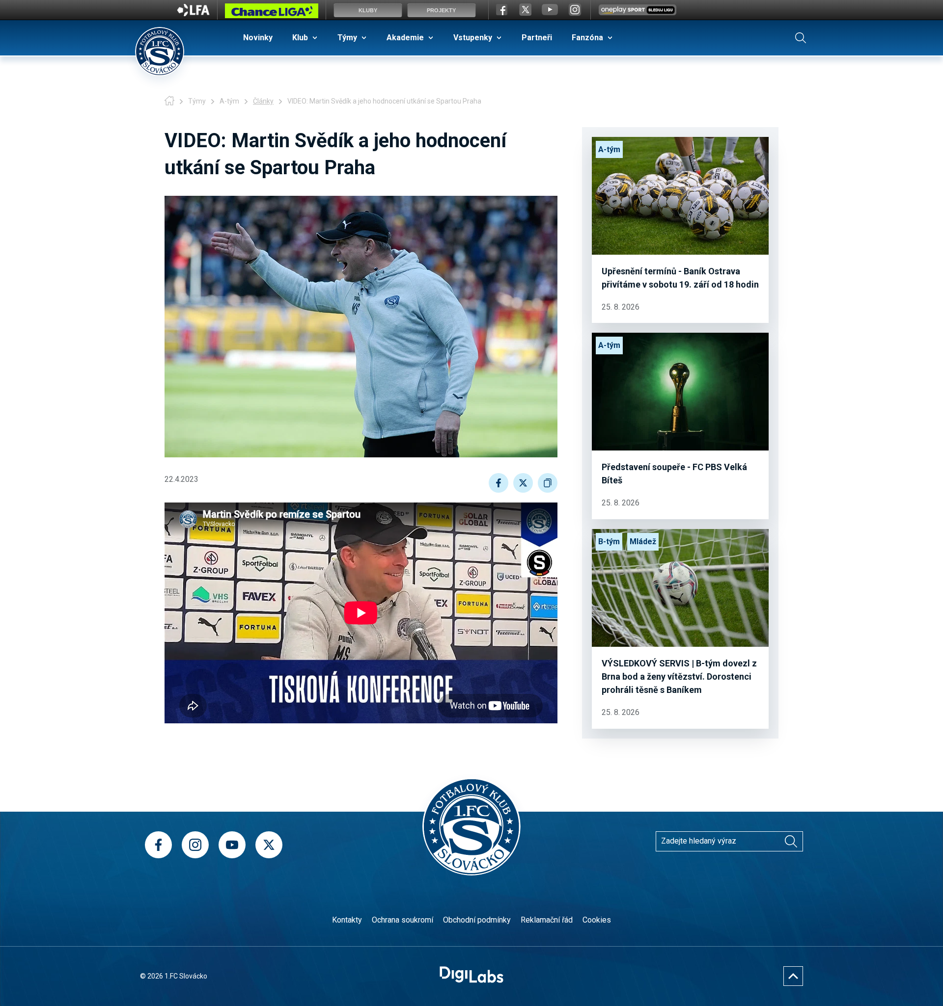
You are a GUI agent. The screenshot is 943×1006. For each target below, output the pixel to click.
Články (263, 101)
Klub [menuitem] (300, 37)
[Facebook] (158, 844)
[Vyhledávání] (800, 37)
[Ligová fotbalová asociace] (193, 13)
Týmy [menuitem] (347, 37)
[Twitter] (268, 844)
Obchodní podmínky (477, 920)
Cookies (596, 920)
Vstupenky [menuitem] (472, 37)
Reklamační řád (547, 920)
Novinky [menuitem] (258, 37)
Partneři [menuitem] (537, 37)
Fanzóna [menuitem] (587, 37)
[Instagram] (195, 844)
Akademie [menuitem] (405, 37)
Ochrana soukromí (402, 920)
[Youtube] (232, 844)
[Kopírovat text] (547, 483)
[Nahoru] (793, 976)
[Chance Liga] (271, 13)
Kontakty (347, 920)
